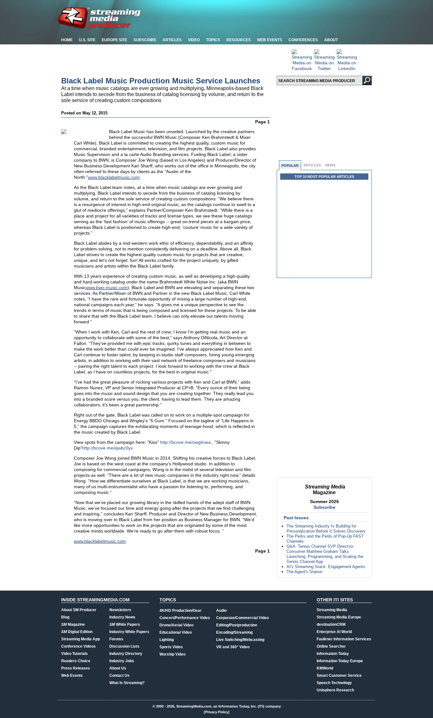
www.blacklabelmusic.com (114, 177)
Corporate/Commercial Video (242, 618)
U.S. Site (87, 40)
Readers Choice (75, 661)
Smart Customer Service (339, 675)
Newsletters (120, 610)
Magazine (73, 624)
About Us (117, 668)
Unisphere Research (335, 690)
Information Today (333, 653)
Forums (116, 639)
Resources (238, 40)
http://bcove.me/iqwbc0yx (107, 447)
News (330, 165)
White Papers (124, 624)
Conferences (303, 40)
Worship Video (172, 654)
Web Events (269, 40)
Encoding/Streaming (234, 632)
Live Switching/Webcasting (240, 639)
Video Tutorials (74, 653)
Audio (221, 610)
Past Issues (296, 517)
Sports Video (171, 647)
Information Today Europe (340, 661)
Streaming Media (332, 610)
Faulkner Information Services (344, 639)
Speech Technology (334, 683)
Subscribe (144, 40)
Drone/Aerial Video (176, 625)
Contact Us (119, 675)
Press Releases (75, 668)
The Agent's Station (304, 571)
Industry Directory (125, 653)
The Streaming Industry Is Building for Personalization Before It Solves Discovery (326, 529)
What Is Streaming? (127, 683)
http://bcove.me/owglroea (185, 442)
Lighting (166, 639)
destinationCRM (331, 624)
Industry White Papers (129, 632)
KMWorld (325, 668)
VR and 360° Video (232, 647)
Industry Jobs (121, 661)
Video (194, 40)
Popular (290, 165)
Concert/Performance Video (184, 618)
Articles (172, 40)
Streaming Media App (80, 639)
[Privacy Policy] (216, 712)
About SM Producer (78, 610)
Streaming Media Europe (339, 617)
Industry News (122, 617)
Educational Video (175, 632)
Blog (65, 617)
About (331, 40)
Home (67, 40)
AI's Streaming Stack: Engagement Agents (326, 566)
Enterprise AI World (334, 632)
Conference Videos (78, 646)
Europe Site (114, 40)
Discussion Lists (124, 646)
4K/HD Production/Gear (180, 610)
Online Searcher (331, 646)
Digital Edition (77, 632)
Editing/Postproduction (236, 625)
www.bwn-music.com (106, 287)
